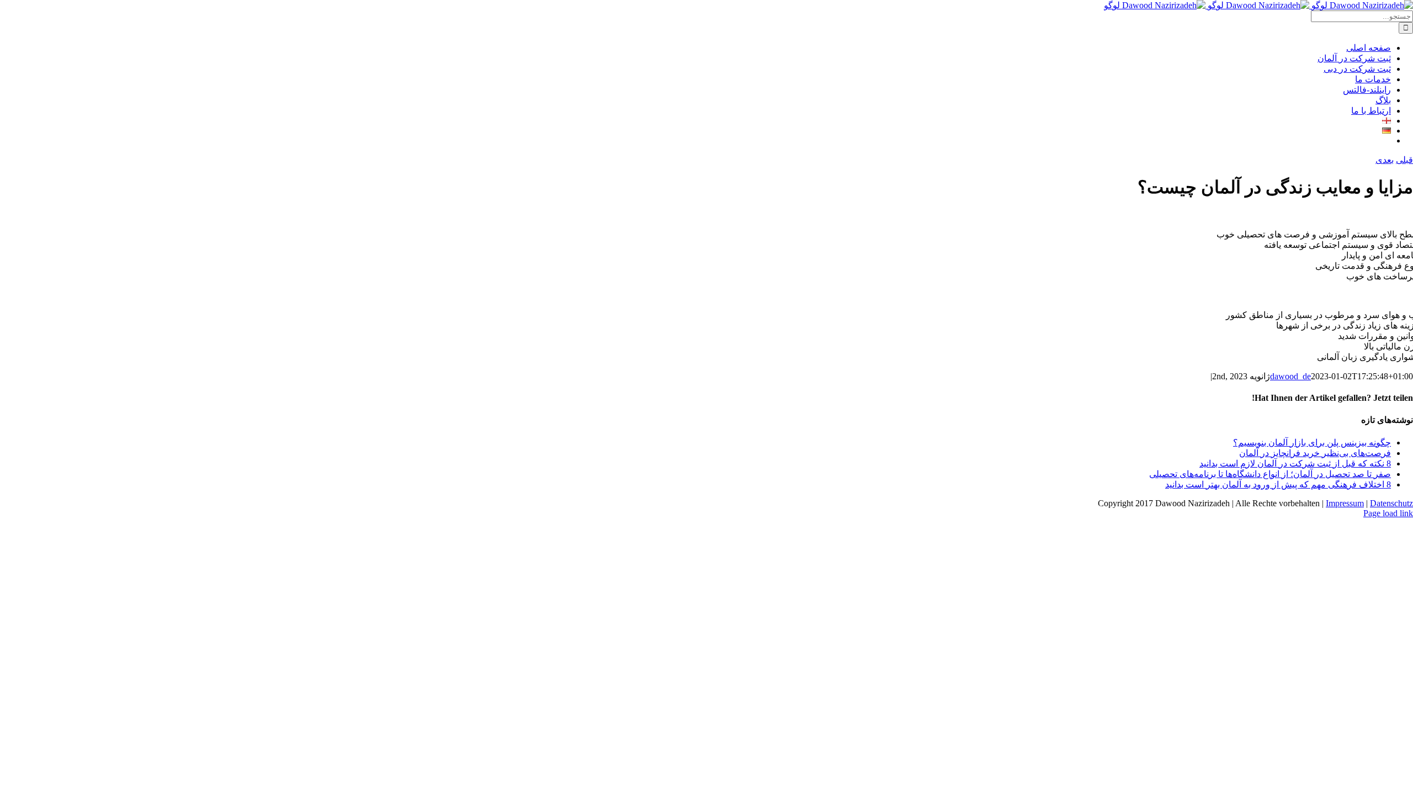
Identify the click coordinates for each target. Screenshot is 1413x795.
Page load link (1388, 513)
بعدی (1384, 160)
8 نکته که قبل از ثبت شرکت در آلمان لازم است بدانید (1295, 463)
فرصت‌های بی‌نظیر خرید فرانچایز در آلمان (1315, 453)
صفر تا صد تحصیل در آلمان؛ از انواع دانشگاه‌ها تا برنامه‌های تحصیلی (1270, 474)
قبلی (1404, 160)
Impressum (1345, 503)
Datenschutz (1391, 503)
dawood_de (1290, 376)
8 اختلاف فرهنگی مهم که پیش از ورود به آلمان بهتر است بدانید (1278, 484)
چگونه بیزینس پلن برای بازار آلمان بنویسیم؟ (1312, 442)
